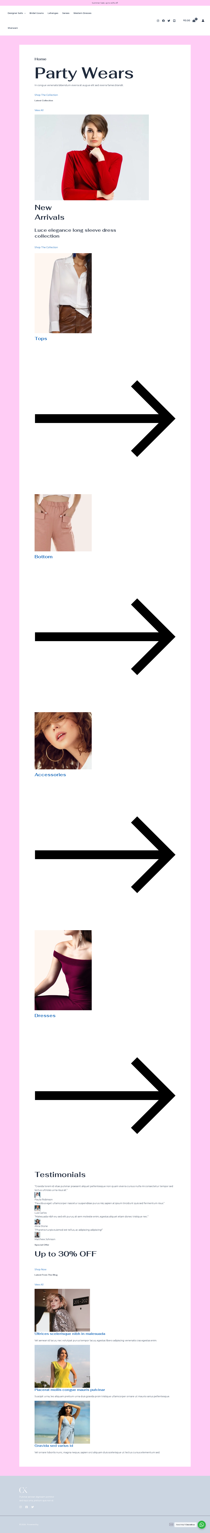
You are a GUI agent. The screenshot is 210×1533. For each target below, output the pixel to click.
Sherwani (13, 28)
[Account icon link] (203, 20)
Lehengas (53, 13)
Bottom (44, 557)
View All (39, 110)
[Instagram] (158, 20)
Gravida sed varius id (54, 1445)
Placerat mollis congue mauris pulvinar (70, 1389)
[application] (24, 13)
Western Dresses (82, 13)
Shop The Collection (46, 95)
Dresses (45, 1015)
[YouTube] (174, 20)
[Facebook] (163, 20)
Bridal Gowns (37, 13)
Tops (41, 338)
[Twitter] (169, 20)
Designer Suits (15, 13)
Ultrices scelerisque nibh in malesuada (70, 1333)
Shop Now (40, 1269)
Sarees (65, 13)
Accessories (50, 775)
